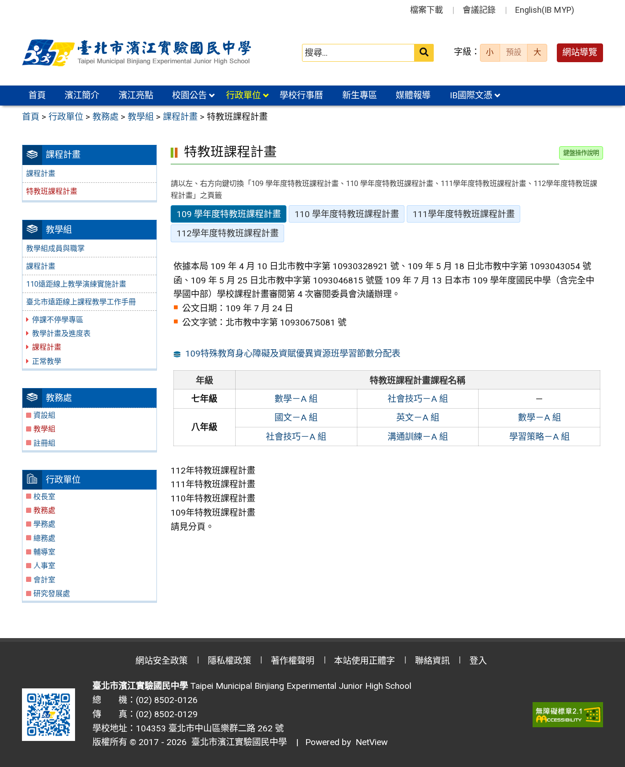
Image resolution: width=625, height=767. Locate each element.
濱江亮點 (136, 95)
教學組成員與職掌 (55, 248)
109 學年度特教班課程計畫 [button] (229, 214)
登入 (478, 660)
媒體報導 (413, 95)
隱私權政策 (229, 660)
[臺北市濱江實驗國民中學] (138, 53)
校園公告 (189, 95)
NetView (372, 742)
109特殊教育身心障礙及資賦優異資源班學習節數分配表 (292, 353)
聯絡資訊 (432, 660)
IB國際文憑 (471, 95)
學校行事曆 (301, 95)
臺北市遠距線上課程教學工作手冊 (81, 302)
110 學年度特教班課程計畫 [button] (347, 214)
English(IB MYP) (544, 10)
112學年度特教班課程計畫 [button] (228, 233)
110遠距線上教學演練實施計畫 (76, 284)
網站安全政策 (161, 660)
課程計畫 (40, 173)
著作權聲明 (292, 660)
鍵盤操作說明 (581, 152)
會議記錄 (479, 10)
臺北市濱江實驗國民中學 (237, 742)
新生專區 (359, 95)
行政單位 (243, 95)
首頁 (37, 95)
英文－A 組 (417, 417)
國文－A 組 (296, 417)
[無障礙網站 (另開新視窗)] (568, 714)
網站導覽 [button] (579, 52)
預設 (514, 52)
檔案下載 (426, 10)
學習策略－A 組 (539, 436)
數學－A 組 (296, 399)
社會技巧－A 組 (418, 399)
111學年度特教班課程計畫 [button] (464, 214)
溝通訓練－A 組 (418, 436)
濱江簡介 (82, 95)
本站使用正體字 (364, 660)
